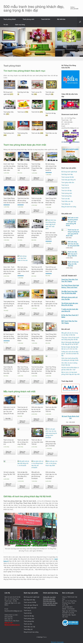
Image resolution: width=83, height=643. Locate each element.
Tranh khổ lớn (45, 19)
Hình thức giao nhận (49, 599)
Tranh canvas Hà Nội (67, 177)
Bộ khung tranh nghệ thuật (69, 172)
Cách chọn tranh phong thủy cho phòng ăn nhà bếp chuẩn (69, 359)
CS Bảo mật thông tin (49, 605)
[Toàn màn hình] (78, 107)
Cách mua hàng (20, 25)
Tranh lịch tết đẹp (66, 190)
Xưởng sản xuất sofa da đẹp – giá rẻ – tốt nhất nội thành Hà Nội (70, 353)
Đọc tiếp (8, 418)
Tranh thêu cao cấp (67, 201)
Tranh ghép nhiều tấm (67, 182)
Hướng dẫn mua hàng (49, 597)
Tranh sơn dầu (65, 199)
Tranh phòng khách (10, 19)
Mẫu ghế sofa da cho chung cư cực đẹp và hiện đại (69, 334)
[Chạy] (64, 107)
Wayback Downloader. (57, 642)
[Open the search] (80, 21)
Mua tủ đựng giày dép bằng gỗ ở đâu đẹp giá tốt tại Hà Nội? (70, 343)
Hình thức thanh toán (49, 601)
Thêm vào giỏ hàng (8, 178)
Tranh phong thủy (66, 196)
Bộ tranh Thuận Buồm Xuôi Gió (70, 417)
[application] (70, 104)
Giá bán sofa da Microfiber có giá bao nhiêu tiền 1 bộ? (70, 368)
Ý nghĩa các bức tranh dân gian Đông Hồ (69, 310)
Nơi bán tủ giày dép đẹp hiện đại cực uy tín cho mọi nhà (69, 348)
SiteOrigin (40, 637)
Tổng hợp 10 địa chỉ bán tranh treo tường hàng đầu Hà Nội (70, 339)
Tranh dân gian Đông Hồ (68, 180)
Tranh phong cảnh (28, 19)
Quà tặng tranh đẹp (67, 174)
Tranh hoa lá (65, 185)
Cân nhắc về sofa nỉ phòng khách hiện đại (69, 364)
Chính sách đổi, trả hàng (50, 603)
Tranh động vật (65, 204)
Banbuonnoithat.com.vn (12, 625)
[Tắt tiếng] (76, 107)
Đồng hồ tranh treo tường (68, 207)
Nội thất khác (61, 19)
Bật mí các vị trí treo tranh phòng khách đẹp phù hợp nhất (70, 373)
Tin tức (6, 25)
